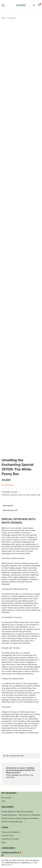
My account (6, 798)
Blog (3, 842)
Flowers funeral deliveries (12, 822)
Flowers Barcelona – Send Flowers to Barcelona (21, 815)
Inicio (4, 18)
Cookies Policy (8, 835)
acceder (15, 775)
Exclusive (11, 18)
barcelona (14, 495)
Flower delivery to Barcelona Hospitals (17, 811)
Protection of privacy (10, 839)
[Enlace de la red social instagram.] (2, 855)
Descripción (8, 505)
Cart (3, 801)
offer (38, 495)
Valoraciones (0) (10, 510)
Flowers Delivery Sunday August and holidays (20, 818)
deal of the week (24, 495)
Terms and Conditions (10, 832)
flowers (33, 495)
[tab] (21, 505)
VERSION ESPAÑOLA (10, 853)
